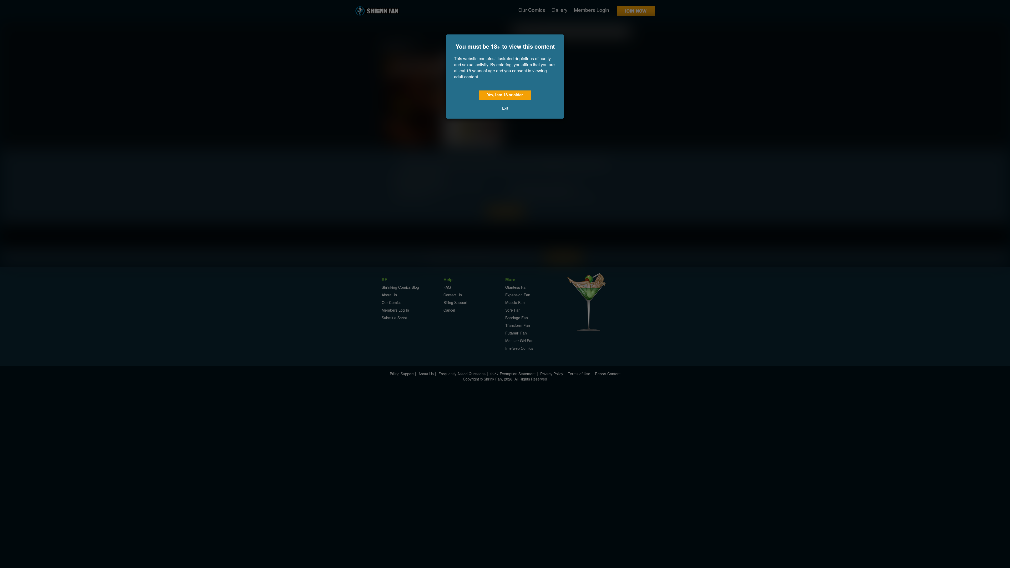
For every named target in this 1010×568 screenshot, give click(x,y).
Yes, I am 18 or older (505, 95)
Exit (505, 108)
